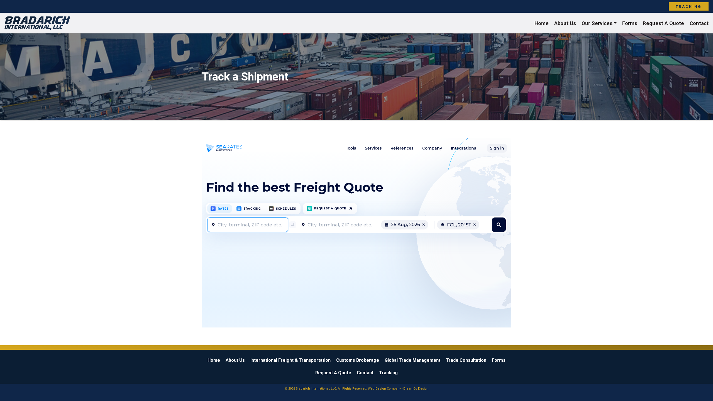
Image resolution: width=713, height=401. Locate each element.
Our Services (597, 23)
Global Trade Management (412, 360)
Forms (629, 23)
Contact (699, 23)
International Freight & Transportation (290, 360)
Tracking (689, 6)
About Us (565, 23)
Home (541, 23)
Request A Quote (663, 23)
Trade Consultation (466, 360)
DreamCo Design (416, 388)
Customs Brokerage (357, 360)
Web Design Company (384, 388)
